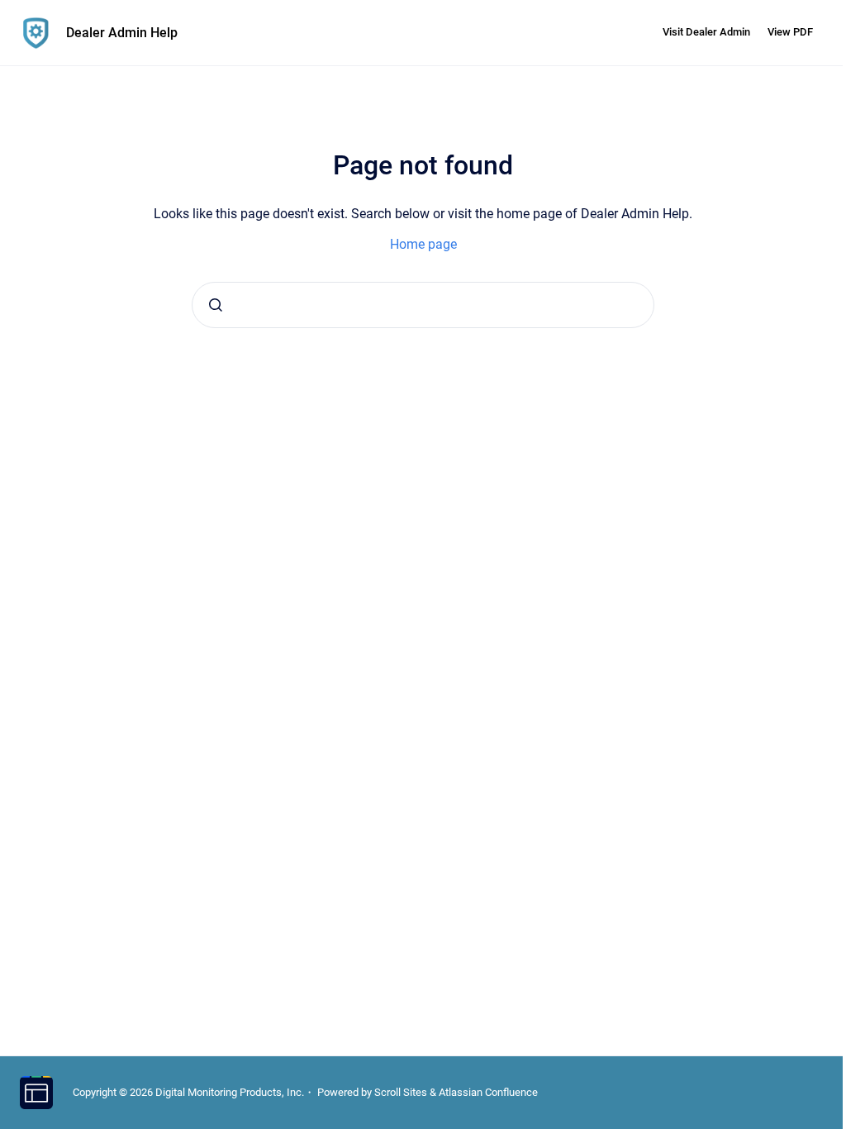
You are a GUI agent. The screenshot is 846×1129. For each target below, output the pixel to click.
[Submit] (215, 305)
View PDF (790, 32)
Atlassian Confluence (488, 1092)
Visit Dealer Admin (706, 32)
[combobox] (423, 305)
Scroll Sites (400, 1092)
